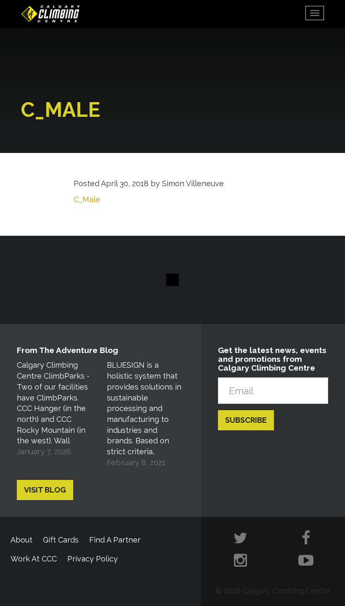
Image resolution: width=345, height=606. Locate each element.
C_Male (87, 199)
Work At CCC (34, 558)
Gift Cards (61, 539)
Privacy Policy (92, 558)
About (21, 539)
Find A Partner (115, 539)
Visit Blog (45, 489)
